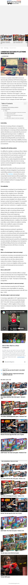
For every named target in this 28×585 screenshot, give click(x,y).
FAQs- (6, 110)
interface (10, 174)
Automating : (5, 105)
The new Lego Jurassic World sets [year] (10, 553)
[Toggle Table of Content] (24, 103)
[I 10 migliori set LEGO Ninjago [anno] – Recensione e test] (19, 38)
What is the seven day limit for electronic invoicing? (15, 116)
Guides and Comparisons (6, 395)
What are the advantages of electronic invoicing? (16, 112)
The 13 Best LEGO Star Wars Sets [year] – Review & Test (13, 397)
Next (27, 40)
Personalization (6, 109)
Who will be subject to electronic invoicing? (15, 118)
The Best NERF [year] (5, 577)
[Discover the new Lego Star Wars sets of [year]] (14, 426)
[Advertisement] (14, 19)
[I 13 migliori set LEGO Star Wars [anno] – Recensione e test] (6, 38)
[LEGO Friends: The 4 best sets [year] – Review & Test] (14, 444)
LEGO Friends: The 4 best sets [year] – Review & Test (13, 453)
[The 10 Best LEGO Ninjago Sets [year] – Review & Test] (14, 408)
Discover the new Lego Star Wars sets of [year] (12, 434)
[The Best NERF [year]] (14, 565)
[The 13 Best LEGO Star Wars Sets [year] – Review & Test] (14, 389)
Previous (0, 40)
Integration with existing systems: (10, 107)
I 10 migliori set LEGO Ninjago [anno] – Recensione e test (18, 42)
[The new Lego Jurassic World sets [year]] (14, 542)
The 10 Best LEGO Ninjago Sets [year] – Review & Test (14, 416)
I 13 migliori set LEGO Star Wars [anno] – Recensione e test (5, 42)
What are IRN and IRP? (11, 113)
